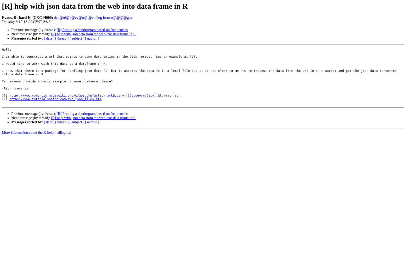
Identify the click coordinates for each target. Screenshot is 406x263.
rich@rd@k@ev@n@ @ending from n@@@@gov (93, 18)
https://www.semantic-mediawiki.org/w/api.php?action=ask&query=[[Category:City (81, 95)
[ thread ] (62, 38)
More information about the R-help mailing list (36, 132)
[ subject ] (77, 38)
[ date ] (49, 38)
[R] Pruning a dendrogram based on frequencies (92, 30)
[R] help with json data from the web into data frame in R (93, 34)
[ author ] (92, 38)
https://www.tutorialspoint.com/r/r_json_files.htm (55, 99)
